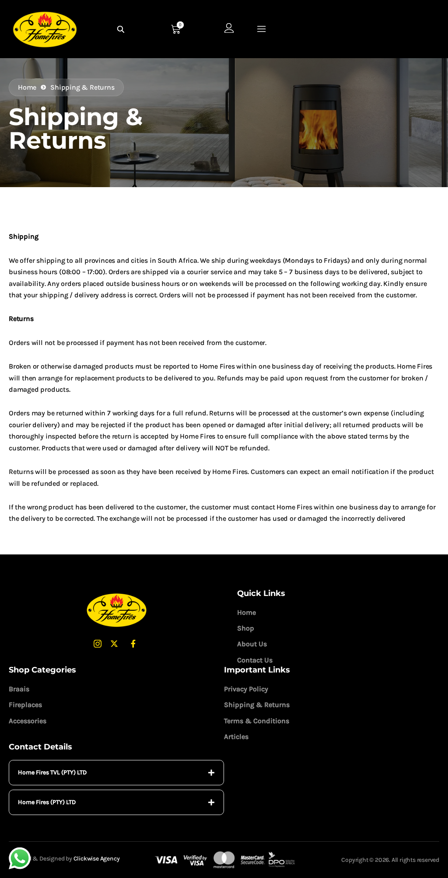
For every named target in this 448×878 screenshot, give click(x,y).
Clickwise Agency (97, 858)
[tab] (116, 772)
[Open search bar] (121, 29)
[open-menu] (261, 29)
